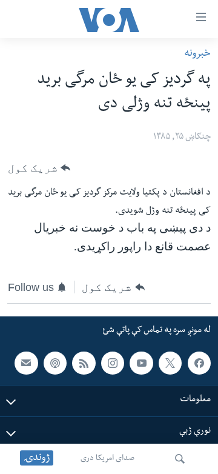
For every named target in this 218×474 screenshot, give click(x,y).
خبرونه (197, 54)
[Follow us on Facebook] (199, 363)
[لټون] (180, 459)
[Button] (39, 168)
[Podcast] (55, 363)
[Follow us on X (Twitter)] (170, 363)
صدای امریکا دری (107, 459)
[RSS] (83, 363)
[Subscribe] (26, 363)
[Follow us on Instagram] (112, 363)
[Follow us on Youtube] (141, 363)
